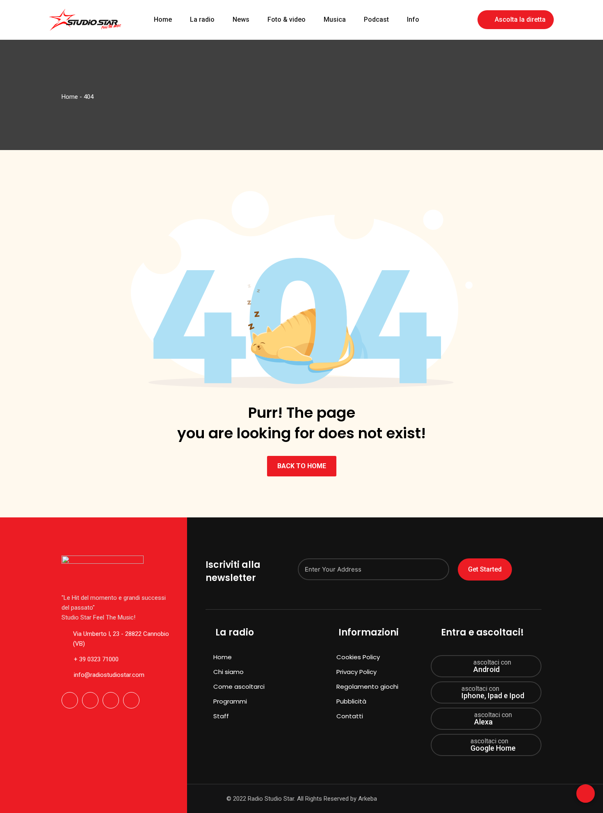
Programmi (230, 701)
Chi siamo (228, 671)
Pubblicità (351, 701)
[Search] (465, 19)
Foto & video (286, 19)
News (241, 19)
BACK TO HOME (301, 466)
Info (413, 19)
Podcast (376, 19)
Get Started (485, 569)
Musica (335, 19)
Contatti (349, 716)
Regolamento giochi (367, 686)
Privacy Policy (356, 671)
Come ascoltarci (239, 686)
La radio (202, 19)
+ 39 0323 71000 (96, 659)
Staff (221, 716)
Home (163, 19)
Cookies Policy (358, 657)
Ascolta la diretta (520, 19)
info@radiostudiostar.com (109, 675)
